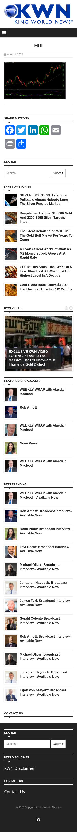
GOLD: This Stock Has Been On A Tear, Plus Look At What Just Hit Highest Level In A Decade (46, 271)
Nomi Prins (28, 443)
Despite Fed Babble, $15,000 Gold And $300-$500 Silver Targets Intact (46, 218)
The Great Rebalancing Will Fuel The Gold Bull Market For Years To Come (46, 235)
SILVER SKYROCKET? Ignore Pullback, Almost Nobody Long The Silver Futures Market (44, 200)
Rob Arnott (28, 407)
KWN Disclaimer (19, 768)
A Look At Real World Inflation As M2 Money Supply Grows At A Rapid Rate (45, 253)
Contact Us (14, 792)
